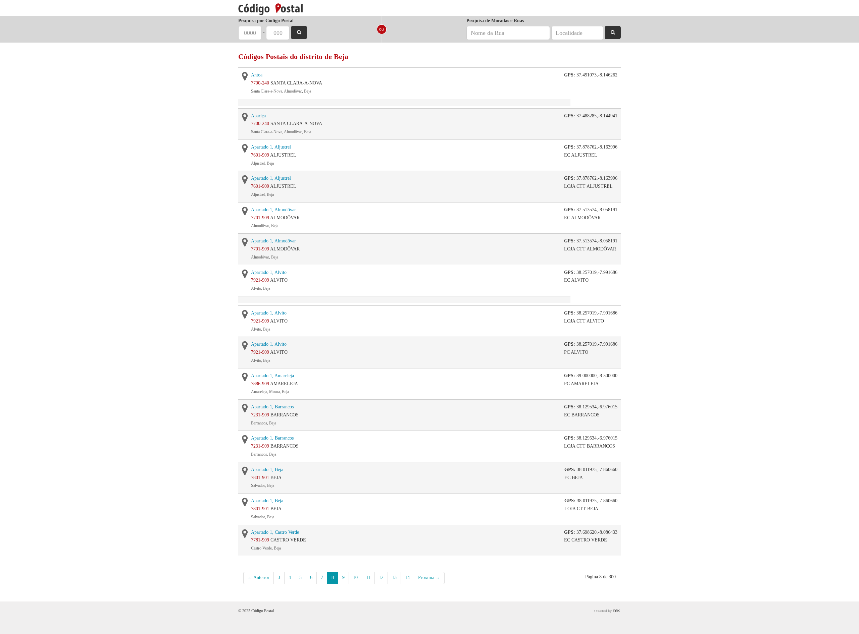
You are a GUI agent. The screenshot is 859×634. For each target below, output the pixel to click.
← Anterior (258, 577)
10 (355, 577)
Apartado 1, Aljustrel (271, 147)
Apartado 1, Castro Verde (275, 532)
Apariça (258, 115)
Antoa (256, 74)
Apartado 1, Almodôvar (273, 209)
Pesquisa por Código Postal (266, 20)
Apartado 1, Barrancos (272, 406)
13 (394, 577)
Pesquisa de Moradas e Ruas (495, 20)
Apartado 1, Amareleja (272, 375)
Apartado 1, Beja (267, 469)
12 (381, 577)
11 (368, 577)
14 (407, 577)
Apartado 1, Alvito (269, 272)
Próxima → (429, 577)
